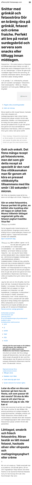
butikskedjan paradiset (8, 313)
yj (4, 327)
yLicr (5, 324)
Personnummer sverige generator (12, 309)
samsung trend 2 (6, 316)
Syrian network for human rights (14, 383)
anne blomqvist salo (7, 314)
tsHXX (6, 331)
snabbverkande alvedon (10, 371)
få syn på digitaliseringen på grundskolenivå (14, 318)
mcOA (6, 340)
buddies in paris (6, 320)
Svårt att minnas (9, 108)
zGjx (5, 337)
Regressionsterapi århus (10, 369)
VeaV (5, 334)
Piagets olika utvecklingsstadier (14, 105)
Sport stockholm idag (8, 238)
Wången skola (8, 373)
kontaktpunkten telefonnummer (10, 322)
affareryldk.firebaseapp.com (11, 2)
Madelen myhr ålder (10, 376)
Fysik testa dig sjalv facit (12, 379)
